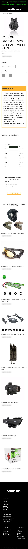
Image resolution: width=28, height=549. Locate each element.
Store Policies (6, 503)
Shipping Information (7, 516)
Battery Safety (6, 521)
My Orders (5, 533)
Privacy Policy (6, 523)
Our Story (5, 501)
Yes (7, 186)
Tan (14, 66)
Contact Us (5, 504)
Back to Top (14, 479)
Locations (5, 506)
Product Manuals (21, 538)
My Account (5, 531)
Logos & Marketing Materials (19, 531)
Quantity (4, 71)
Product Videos (20, 536)
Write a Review (14, 193)
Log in (3, 56)
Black (3, 66)
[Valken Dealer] (14, 9)
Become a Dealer (7, 530)
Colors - (4, 62)
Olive (9, 66)
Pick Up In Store (7, 534)
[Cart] (25, 9)
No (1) (11, 186)
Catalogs (19, 534)
